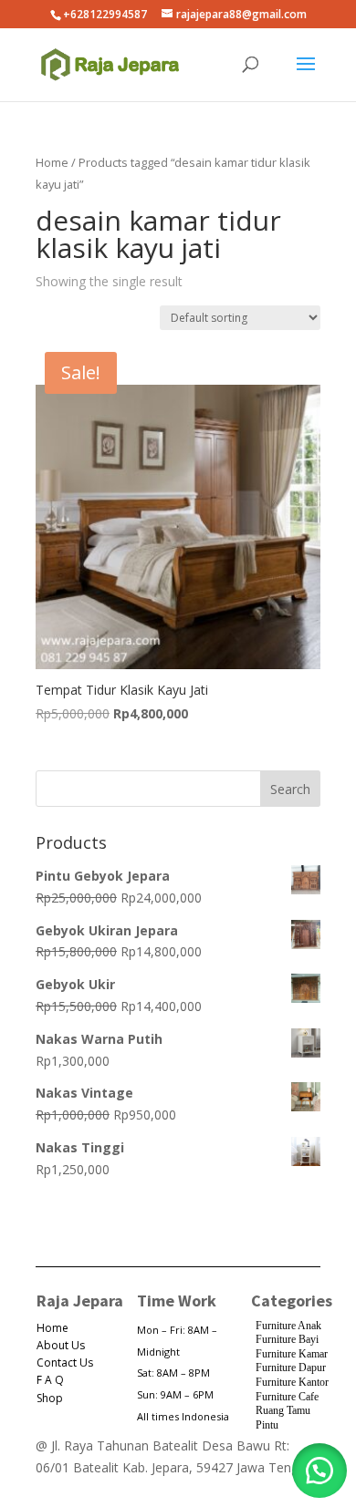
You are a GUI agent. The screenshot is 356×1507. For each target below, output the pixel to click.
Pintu (267, 1425)
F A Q (50, 1380)
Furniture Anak (288, 1325)
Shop (50, 1398)
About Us (61, 1345)
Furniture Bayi (287, 1339)
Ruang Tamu (283, 1410)
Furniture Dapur (291, 1367)
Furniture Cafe (287, 1396)
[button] (319, 1470)
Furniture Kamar (292, 1353)
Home (52, 162)
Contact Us (65, 1362)
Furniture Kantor (292, 1382)
